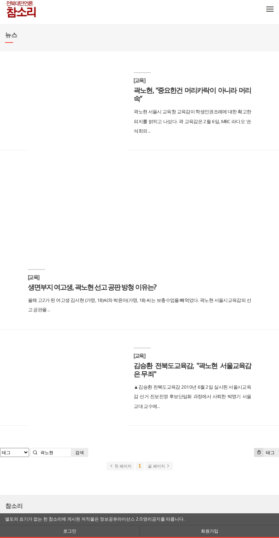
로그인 (69, 531)
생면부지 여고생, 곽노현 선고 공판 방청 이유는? (92, 287)
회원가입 (209, 531)
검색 (79, 452)
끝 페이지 (157, 466)
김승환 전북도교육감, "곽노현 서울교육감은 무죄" (192, 369)
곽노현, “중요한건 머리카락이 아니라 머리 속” (192, 94)
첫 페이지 (122, 466)
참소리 (14, 506)
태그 (270, 452)
